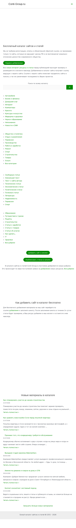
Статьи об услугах (12, 231)
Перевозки (9, 140)
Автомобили (10, 96)
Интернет (9, 105)
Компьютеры (10, 108)
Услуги (7, 161)
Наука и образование (13, 119)
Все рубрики (10, 243)
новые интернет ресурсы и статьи (20, 68)
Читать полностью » (11, 412)
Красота (8, 111)
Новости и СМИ (11, 125)
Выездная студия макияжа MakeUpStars (20, 453)
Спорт (7, 152)
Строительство (11, 155)
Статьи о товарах (12, 228)
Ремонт (8, 149)
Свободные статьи (12, 175)
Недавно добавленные (14, 63)
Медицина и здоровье (14, 116)
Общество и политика (13, 134)
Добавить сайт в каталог (38, 253)
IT (6, 237)
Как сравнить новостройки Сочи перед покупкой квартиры (26, 418)
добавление (45, 269)
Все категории (11, 163)
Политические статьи (13, 190)
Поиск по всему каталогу (38, 83)
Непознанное (10, 122)
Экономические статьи (14, 187)
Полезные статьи (12, 193)
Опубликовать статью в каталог (38, 260)
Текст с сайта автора (13, 181)
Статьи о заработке (13, 225)
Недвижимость (11, 199)
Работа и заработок (13, 146)
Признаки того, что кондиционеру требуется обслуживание (28, 435)
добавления (14, 310)
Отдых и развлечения (13, 137)
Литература (9, 196)
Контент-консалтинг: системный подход (20, 488)
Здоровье (9, 240)
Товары (8, 158)
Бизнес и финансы (12, 99)
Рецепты (8, 219)
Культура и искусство (13, 113)
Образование (10, 213)
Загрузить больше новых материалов (38, 506)
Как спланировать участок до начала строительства (24, 400)
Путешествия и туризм (14, 216)
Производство (11, 143)
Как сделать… (10, 234)
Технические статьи (13, 184)
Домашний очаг (11, 102)
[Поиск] (69, 87)
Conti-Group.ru (17, 3)
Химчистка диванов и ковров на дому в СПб (22, 471)
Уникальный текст (12, 178)
